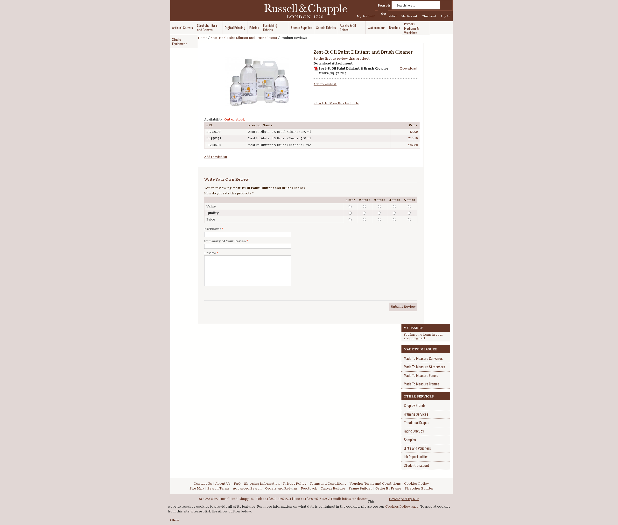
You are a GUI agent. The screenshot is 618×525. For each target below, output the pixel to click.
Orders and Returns (281, 488)
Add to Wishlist (325, 84)
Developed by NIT (404, 499)
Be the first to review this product (342, 58)
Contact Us (203, 483)
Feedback (309, 488)
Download (408, 68)
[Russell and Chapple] (310, 11)
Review (210, 253)
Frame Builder (360, 488)
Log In (445, 16)
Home (202, 38)
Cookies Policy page (402, 506)
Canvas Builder (333, 488)
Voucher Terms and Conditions (375, 483)
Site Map (197, 488)
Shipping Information (262, 483)
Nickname (212, 229)
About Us (223, 483)
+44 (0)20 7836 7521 (277, 499)
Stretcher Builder (419, 488)
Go (383, 13)
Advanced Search (247, 488)
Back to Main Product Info (336, 103)
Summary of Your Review (225, 241)
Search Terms (218, 488)
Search (384, 5)
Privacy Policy (294, 483)
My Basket (409, 16)
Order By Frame (388, 488)
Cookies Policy (416, 483)
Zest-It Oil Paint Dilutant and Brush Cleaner (244, 38)
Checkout (429, 16)
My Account (366, 16)
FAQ (237, 483)
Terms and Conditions (328, 483)
